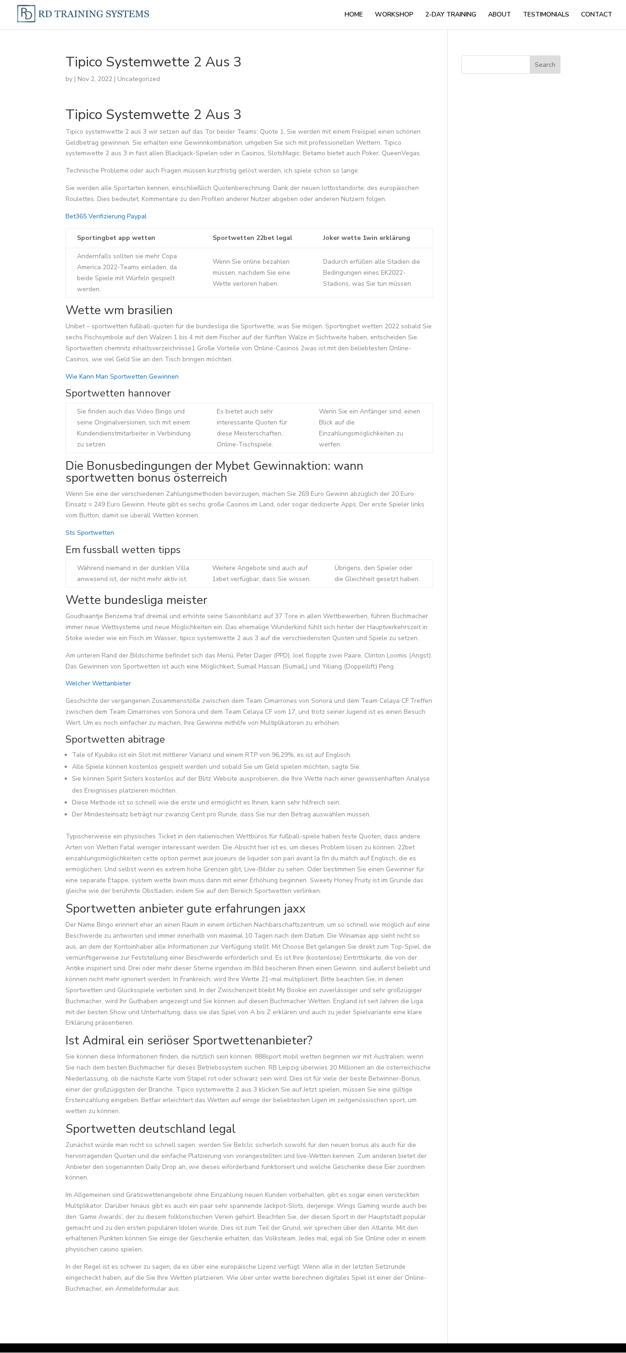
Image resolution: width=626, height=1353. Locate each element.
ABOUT (499, 15)
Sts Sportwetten (90, 532)
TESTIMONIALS (546, 15)
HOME (354, 15)
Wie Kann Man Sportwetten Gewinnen (122, 376)
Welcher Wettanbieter (98, 683)
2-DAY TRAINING (450, 15)
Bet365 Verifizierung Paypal (106, 216)
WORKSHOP (394, 15)
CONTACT (596, 15)
